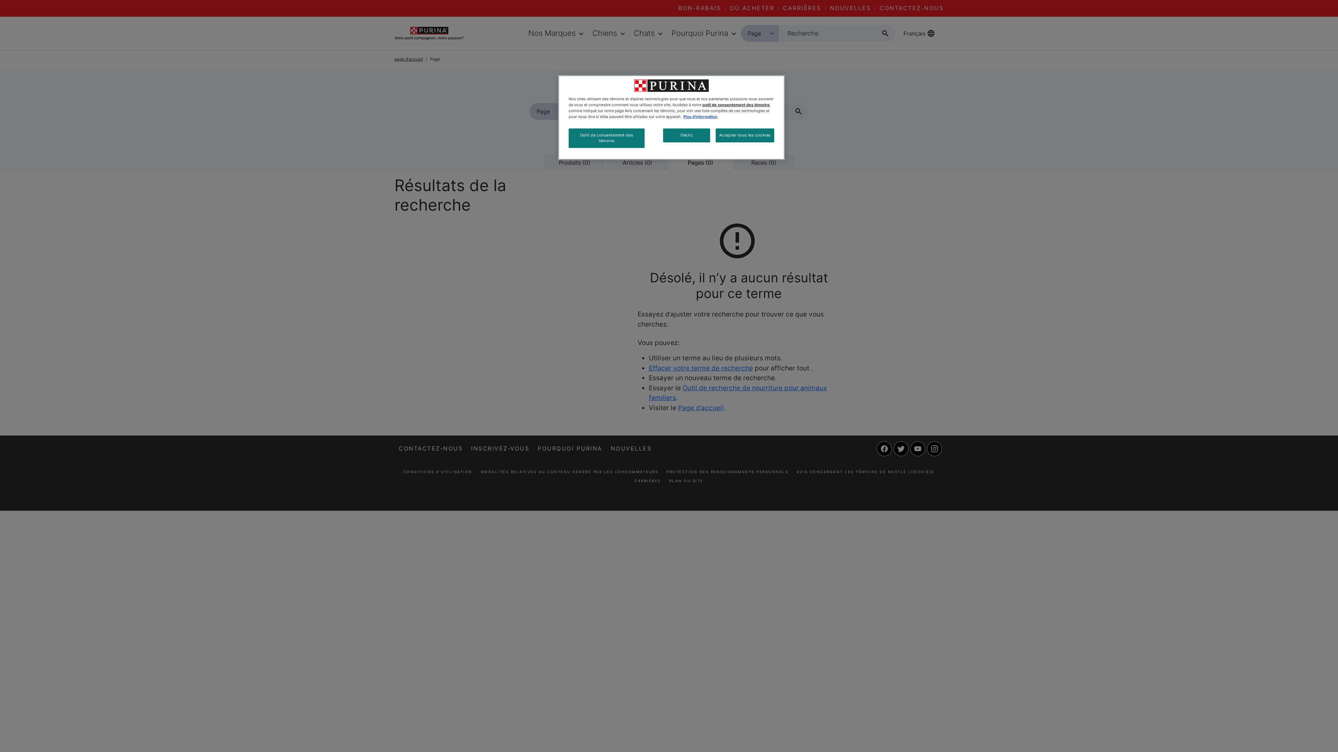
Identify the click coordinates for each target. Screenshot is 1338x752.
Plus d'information (700, 116)
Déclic (686, 135)
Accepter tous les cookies (745, 135)
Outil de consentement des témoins (606, 138)
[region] (671, 117)
